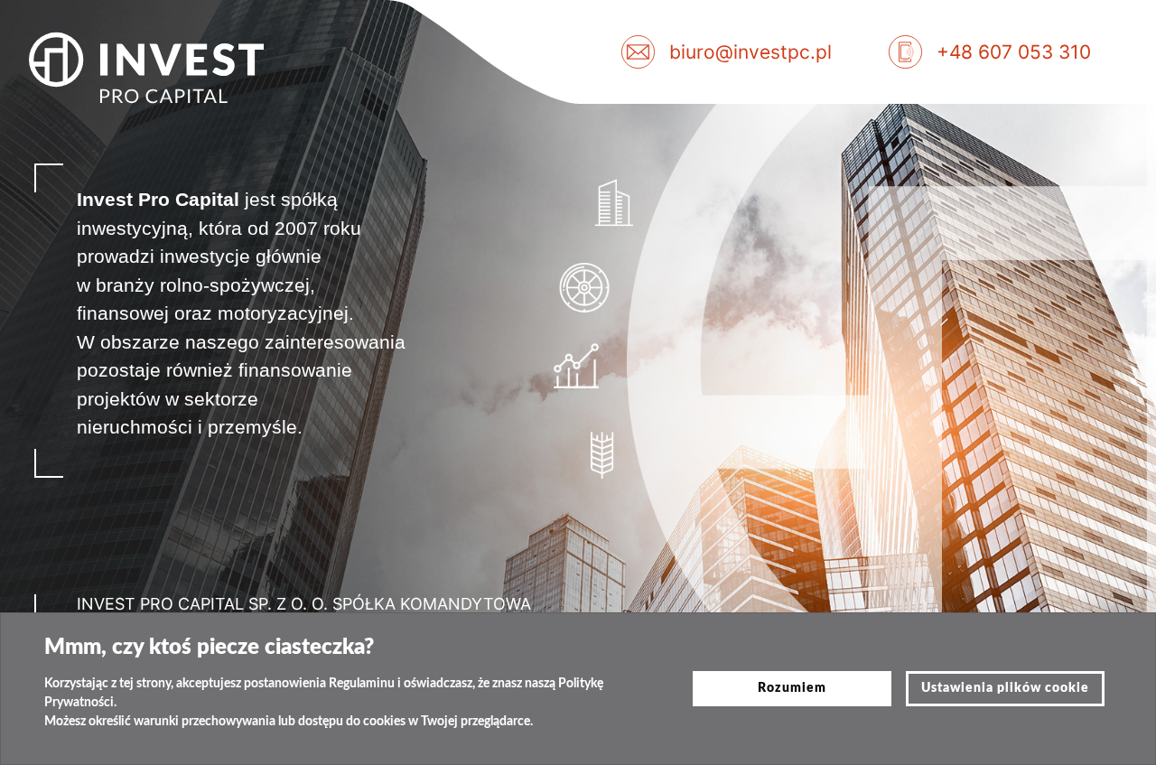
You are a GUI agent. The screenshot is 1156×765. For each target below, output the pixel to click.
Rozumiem (792, 688)
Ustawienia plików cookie (1005, 688)
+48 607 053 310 (1014, 52)
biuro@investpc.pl (750, 52)
